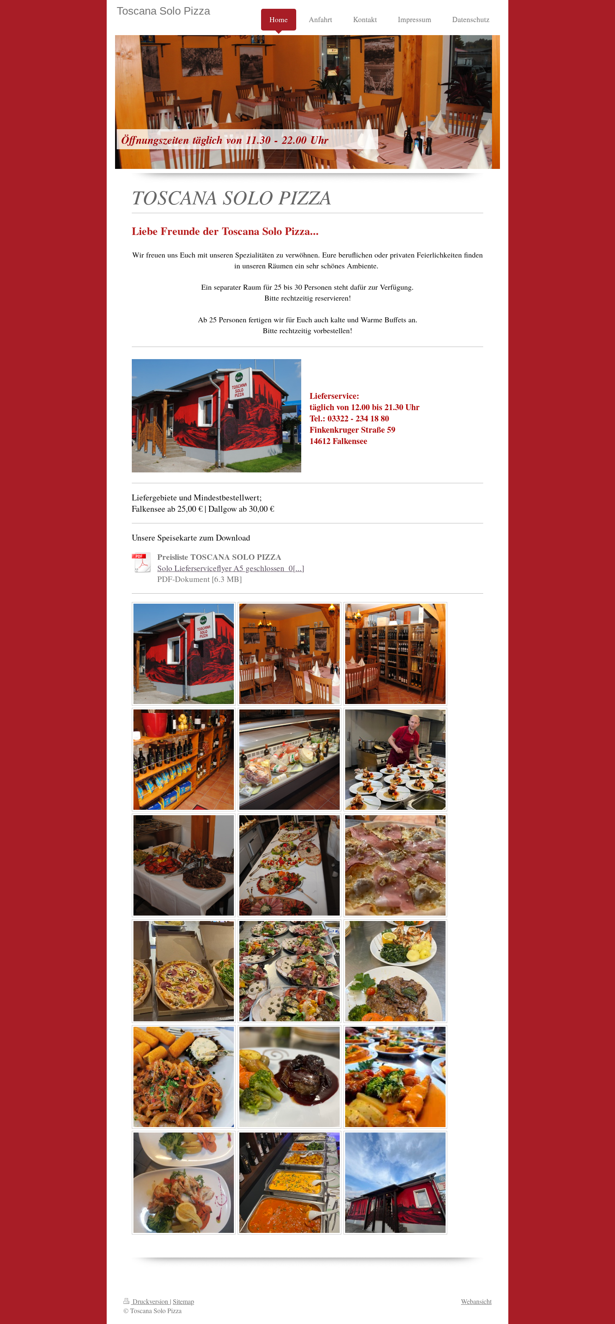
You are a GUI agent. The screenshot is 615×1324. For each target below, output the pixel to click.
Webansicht (476, 1301)
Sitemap (183, 1301)
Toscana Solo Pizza (163, 11)
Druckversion (150, 1301)
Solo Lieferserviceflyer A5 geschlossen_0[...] (230, 568)
